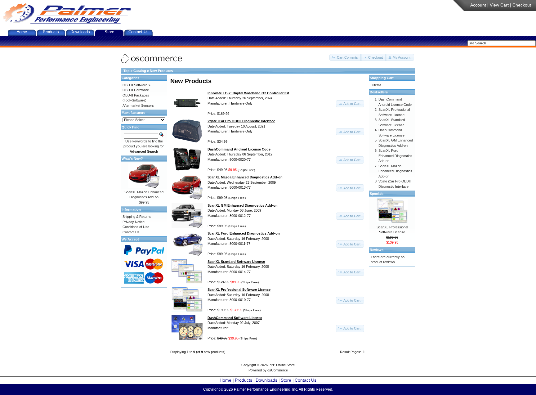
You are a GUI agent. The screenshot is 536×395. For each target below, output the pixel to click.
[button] (345, 57)
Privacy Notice (134, 222)
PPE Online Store (282, 365)
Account (478, 4)
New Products (161, 71)
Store (109, 31)
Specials (376, 193)
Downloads (80, 31)
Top (126, 71)
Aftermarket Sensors (138, 105)
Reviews (376, 250)
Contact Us (138, 31)
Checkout (521, 4)
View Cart (499, 4)
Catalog (139, 71)
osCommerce (277, 370)
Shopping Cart (382, 78)
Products (51, 31)
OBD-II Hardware (136, 90)
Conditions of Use (136, 227)
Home (21, 31)
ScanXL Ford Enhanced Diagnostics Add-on (395, 156)
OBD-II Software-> (136, 85)
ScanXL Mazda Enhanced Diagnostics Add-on (395, 171)
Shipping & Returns (137, 216)
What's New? (132, 158)
